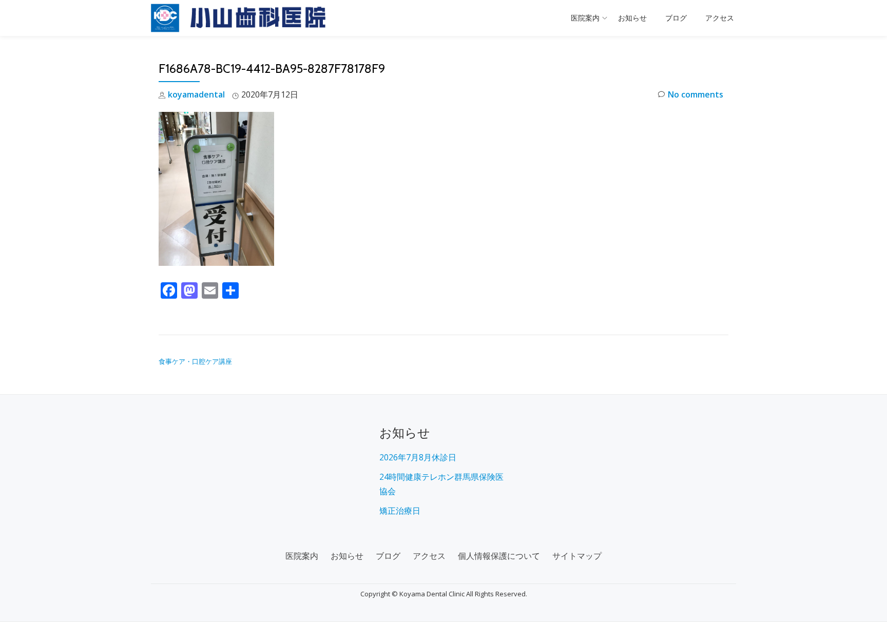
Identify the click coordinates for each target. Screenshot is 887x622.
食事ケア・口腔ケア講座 (195, 361)
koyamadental (196, 94)
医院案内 (585, 18)
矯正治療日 (399, 510)
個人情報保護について (499, 555)
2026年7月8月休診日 (417, 457)
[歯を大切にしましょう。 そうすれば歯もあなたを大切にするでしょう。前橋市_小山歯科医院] (240, 18)
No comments (695, 94)
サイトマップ (577, 555)
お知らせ (632, 18)
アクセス (719, 18)
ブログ (676, 18)
